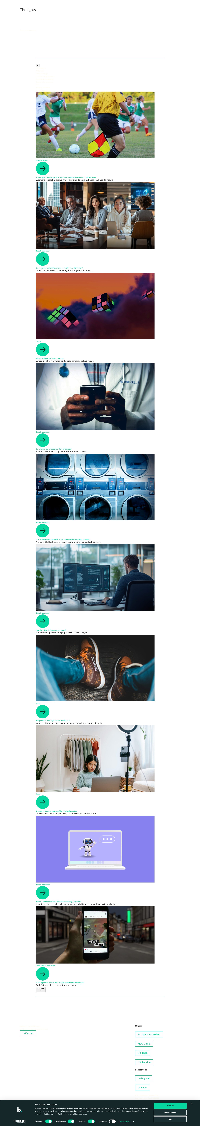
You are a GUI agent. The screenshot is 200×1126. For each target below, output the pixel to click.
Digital (38, 341)
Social (38, 703)
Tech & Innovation (43, 251)
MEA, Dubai (144, 1043)
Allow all (170, 1106)
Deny (170, 1119)
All (38, 65)
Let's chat (28, 1033)
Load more (41, 989)
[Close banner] (192, 1103)
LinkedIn (142, 1087)
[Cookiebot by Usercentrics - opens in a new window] (19, 1121)
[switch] (71, 1121)
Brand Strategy (42, 160)
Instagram (144, 1078)
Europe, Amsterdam (149, 1034)
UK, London (144, 1062)
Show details (125, 1121)
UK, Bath (143, 1052)
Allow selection (170, 1112)
